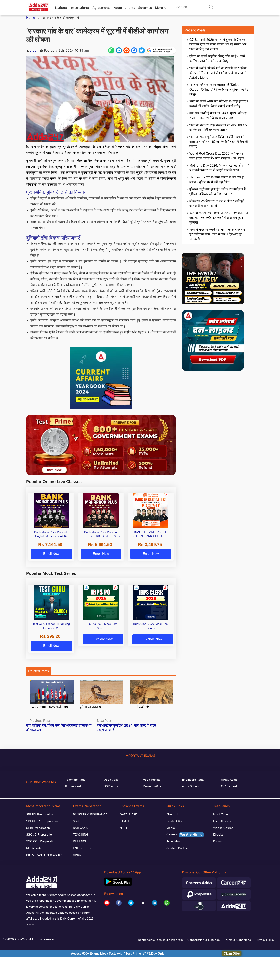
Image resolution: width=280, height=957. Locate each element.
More (159, 8)
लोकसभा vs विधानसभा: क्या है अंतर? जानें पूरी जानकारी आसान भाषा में (216, 203)
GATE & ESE (128, 814)
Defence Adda (230, 786)
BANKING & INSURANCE (90, 814)
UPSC (77, 854)
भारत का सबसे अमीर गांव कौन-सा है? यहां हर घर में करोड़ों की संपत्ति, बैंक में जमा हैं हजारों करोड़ (218, 104)
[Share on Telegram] (119, 50)
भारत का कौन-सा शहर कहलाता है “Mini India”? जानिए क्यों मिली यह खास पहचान (218, 127)
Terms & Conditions (237, 939)
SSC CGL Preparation (41, 841)
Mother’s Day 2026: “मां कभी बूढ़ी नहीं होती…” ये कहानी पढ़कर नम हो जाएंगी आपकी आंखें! (219, 168)
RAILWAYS (80, 827)
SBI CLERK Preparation (42, 821)
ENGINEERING (83, 848)
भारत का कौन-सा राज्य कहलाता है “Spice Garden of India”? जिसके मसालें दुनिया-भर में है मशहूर (219, 89)
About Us (172, 814)
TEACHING (80, 834)
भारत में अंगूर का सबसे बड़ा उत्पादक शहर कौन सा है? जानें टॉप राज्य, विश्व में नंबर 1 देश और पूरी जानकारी (217, 234)
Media (170, 827)
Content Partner (177, 848)
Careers (184, 834)
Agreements (101, 8)
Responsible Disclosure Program (160, 939)
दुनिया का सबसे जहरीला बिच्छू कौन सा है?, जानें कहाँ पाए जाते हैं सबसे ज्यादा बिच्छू (217, 58)
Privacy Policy (264, 939)
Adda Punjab (152, 779)
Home (30, 17)
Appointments (124, 8)
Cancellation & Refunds (203, 939)
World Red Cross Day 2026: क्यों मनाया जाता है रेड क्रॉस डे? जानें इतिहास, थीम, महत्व (216, 156)
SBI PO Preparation (39, 814)
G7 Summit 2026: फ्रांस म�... (50, 707)
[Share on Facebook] (134, 50)
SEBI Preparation (38, 827)
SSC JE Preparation (40, 834)
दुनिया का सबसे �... (92, 707)
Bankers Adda (74, 786)
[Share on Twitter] (142, 50)
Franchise (173, 841)
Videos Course (223, 827)
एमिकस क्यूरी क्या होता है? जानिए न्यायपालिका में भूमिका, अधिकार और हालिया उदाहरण (217, 191)
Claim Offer (232, 953)
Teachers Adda (75, 779)
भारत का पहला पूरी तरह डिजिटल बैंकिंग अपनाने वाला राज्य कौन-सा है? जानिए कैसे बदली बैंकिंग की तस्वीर (218, 141)
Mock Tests (221, 814)
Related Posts (38, 671)
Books (217, 841)
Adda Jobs (111, 779)
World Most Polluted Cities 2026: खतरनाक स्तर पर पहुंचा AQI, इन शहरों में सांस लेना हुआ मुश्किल (219, 217)
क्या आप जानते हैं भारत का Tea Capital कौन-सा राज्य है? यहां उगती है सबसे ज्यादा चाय (218, 115)
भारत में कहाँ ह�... (140, 707)
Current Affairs (153, 786)
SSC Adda (111, 786)
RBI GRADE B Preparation (44, 854)
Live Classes (222, 821)
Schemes (145, 8)
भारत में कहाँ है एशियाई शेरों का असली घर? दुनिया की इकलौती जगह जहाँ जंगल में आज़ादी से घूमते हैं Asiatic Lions (218, 72)
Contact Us (174, 821)
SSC (76, 821)
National (61, 8)
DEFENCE (80, 841)
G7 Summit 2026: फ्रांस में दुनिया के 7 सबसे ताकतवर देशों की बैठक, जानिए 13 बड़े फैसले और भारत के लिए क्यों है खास (217, 44)
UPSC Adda (229, 779)
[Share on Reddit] (126, 50)
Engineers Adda (193, 779)
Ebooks (218, 834)
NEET (124, 827)
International (80, 8)
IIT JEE (125, 821)
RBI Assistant (35, 848)
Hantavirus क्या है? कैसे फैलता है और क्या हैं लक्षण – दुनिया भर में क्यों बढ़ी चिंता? (216, 180)
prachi (34, 50)
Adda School (190, 786)
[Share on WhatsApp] (111, 50)
